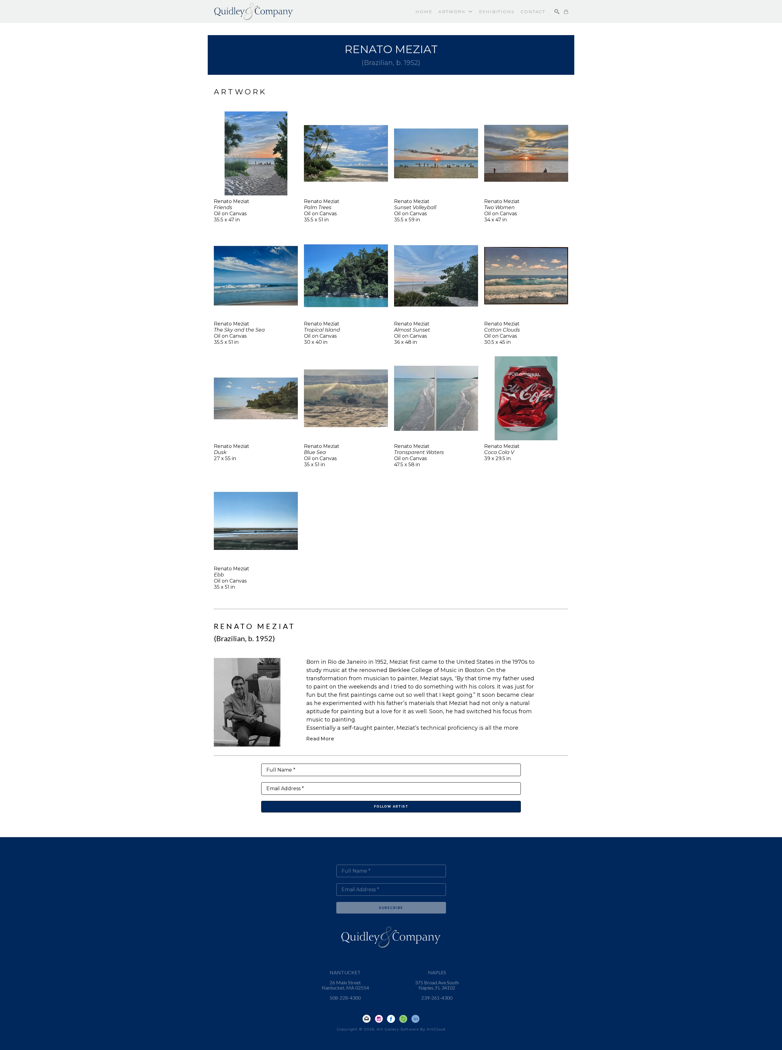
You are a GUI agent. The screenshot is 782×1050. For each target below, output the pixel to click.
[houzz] (403, 1019)
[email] (367, 1019)
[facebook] (391, 1019)
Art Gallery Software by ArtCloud (411, 1029)
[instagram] (379, 1019)
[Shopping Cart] (566, 11)
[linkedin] (415, 1019)
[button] (455, 11)
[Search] (556, 11)
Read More (320, 739)
